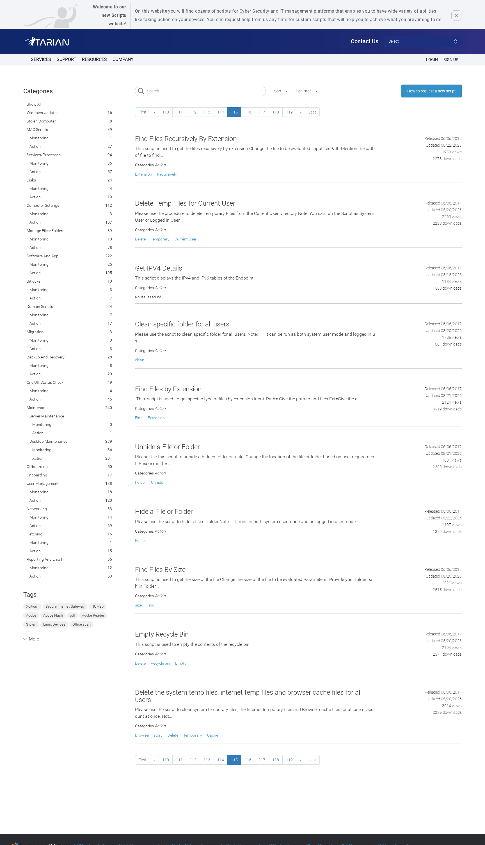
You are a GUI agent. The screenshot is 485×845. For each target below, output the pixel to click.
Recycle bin (160, 663)
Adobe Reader (93, 615)
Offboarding (37, 466)
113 (206, 112)
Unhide (157, 482)
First (143, 112)
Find (139, 417)
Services (41, 59)
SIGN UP (450, 59)
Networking (37, 508)
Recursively (167, 174)
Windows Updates (42, 112)
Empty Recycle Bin (162, 634)
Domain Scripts (40, 306)
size (138, 605)
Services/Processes (44, 155)
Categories (38, 91)
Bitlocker (34, 281)
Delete (140, 239)
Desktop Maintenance (48, 441)
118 (275, 112)
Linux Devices (54, 624)
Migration (35, 332)
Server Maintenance (46, 416)
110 (165, 112)
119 (289, 112)
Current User (185, 239)
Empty (180, 663)
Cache (212, 735)
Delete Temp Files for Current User (185, 203)
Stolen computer (41, 121)
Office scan (81, 624)
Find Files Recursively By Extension (186, 139)
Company (123, 59)
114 (220, 112)
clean (139, 360)
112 (193, 112)
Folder (140, 482)
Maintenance (38, 407)
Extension (143, 174)
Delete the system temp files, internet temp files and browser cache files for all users (248, 696)
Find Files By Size (160, 570)
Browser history (149, 735)
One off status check (45, 382)
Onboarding (37, 475)
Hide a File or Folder (164, 511)
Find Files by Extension (168, 389)
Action (35, 146)
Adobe (31, 615)
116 (248, 112)
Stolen (31, 624)
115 (234, 112)
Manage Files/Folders (45, 230)
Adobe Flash (53, 615)
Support (66, 59)
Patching (34, 534)
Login (432, 59)
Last (312, 112)
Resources (94, 59)
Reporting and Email (44, 559)
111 (179, 112)
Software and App (42, 256)
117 (261, 112)
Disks (31, 180)
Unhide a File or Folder (167, 447)
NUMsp (97, 606)
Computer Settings (43, 205)
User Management (43, 483)
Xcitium (32, 606)
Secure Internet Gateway (64, 606)
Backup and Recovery (46, 357)
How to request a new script (431, 91)
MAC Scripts (37, 129)
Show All (34, 104)
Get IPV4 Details (158, 268)
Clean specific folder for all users (182, 324)
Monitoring (39, 138)
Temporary (160, 239)
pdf (72, 615)
